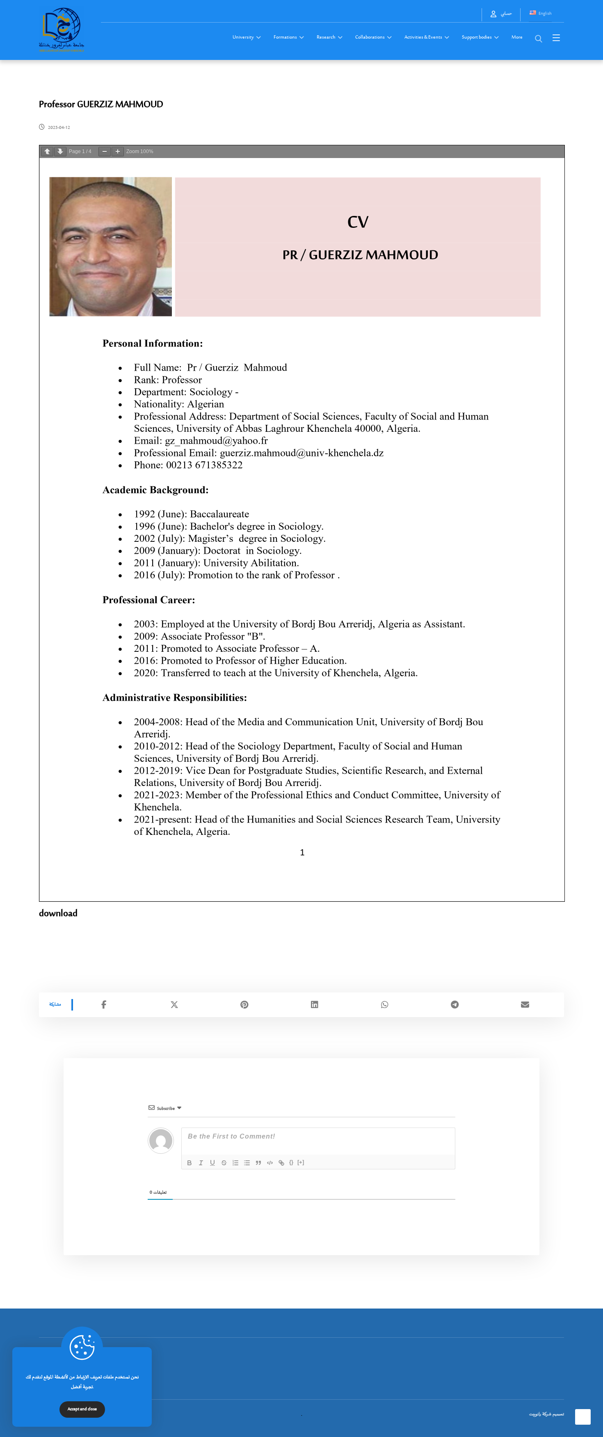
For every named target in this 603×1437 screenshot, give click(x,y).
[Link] (281, 1163)
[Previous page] (47, 151)
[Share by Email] (525, 1005)
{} (291, 1162)
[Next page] (60, 151)
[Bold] (189, 1163)
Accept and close (82, 1409)
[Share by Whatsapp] (385, 1005)
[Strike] (224, 1163)
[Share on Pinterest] (244, 1005)
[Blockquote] (258, 1163)
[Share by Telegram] (455, 1005)
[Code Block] (270, 1163)
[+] (300, 1162)
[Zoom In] (118, 151)
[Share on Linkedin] (314, 1005)
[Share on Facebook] (104, 1005)
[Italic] (201, 1163)
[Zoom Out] (104, 151)
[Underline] (212, 1163)
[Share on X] (174, 1005)
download (58, 913)
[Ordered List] (235, 1163)
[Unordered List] (247, 1163)
